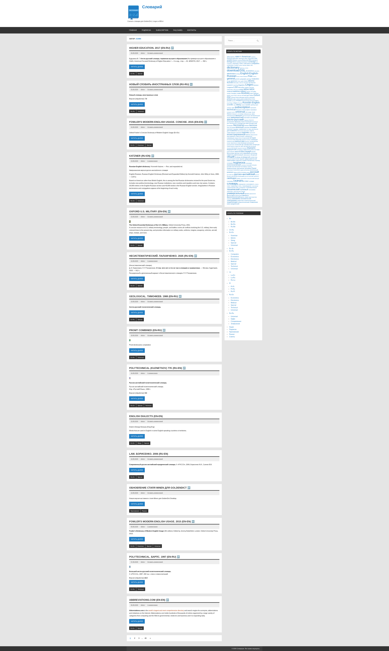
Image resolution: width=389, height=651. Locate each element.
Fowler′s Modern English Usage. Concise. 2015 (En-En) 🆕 (168, 122)
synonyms (253, 107)
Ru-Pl (233, 291)
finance (245, 76)
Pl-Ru (233, 289)
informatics (236, 82)
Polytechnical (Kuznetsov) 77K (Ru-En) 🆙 (157, 368)
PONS (253, 99)
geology (249, 79)
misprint (248, 91)
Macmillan (241, 87)
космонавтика (254, 141)
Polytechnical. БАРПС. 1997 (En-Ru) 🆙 (154, 556)
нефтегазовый (238, 155)
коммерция (254, 139)
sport (256, 104)
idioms (251, 81)
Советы (232, 337)
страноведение (246, 186)
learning (236, 85)
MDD (241, 89)
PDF (229, 97)
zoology (241, 114)
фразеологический (233, 197)
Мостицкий (246, 151)
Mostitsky (245, 93)
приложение (240, 168)
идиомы (245, 132)
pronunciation (254, 100)
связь (238, 178)
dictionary (233, 67)
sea (235, 104)
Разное (144, 511)
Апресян (251, 120)
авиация (238, 115)
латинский (238, 144)
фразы (242, 197)
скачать (238, 180)
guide (242, 81)
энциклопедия (232, 202)
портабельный (236, 166)
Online (251, 95)
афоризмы (238, 121)
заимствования (231, 132)
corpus (240, 65)
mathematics (230, 89)
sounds (247, 105)
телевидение (242, 187)
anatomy (253, 56)
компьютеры (240, 141)
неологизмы (253, 153)
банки (243, 121)
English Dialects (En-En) (146, 416)
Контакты (191, 30)
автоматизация (246, 115)
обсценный (253, 155)
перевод (257, 160)
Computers (235, 254)
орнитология (235, 159)
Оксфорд (237, 157)
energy (238, 73)
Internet (241, 82)
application (235, 58)
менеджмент (240, 149)
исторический (245, 138)
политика (243, 165)
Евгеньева (240, 130)
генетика (246, 127)
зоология (239, 132)
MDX (252, 89)
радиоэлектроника (245, 170)
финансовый (238, 195)
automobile (251, 58)
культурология (230, 144)
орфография (231, 160)
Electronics (235, 259)
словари (251, 181)
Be (230, 218)
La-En (233, 275)
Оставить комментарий (155, 53)
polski (242, 99)
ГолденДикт (236, 129)
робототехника (241, 172)
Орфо (233, 319)
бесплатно (238, 125)
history (246, 81)
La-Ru (233, 277)
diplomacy (242, 68)
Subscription (162, 30)
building (239, 62)
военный (240, 127)
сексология (243, 178)
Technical (148, 405)
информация (230, 138)
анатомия (247, 117)
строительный (231, 187)
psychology (230, 103)
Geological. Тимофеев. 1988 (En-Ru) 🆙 (155, 296)
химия (246, 197)
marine (247, 87)
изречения (252, 132)
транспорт (230, 191)
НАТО (241, 153)
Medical (233, 261)
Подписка (146, 30)
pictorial (252, 97)
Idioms (233, 238)
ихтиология (230, 139)
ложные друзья (231, 146)
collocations (247, 63)
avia (255, 58)
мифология (246, 149)
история (253, 138)
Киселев (238, 139)
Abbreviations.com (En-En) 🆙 (149, 600)
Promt (238, 101)
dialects (249, 65)
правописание (231, 168)
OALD (235, 95)
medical (229, 91)
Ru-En (133, 201)
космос (229, 143)
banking (240, 60)
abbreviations (231, 57)
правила (249, 166)
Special (140, 73)
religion (235, 103)
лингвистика (248, 144)
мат (242, 146)
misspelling (253, 91)
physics (247, 97)
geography (243, 79)
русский (254, 172)
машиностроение (242, 148)
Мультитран (230, 153)
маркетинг (237, 146)
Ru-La (233, 280)
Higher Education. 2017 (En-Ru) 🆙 (151, 48)
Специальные (236, 321)
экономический (245, 198)
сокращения (242, 184)
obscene (239, 95)
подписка (239, 162)
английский (254, 117)
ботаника (232, 127)
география (253, 127)
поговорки (230, 163)
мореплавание (230, 151)
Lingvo (249, 84)
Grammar (141, 145)
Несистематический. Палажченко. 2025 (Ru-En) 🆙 (163, 255)
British (234, 62)
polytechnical (247, 99)
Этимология (235, 324)
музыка (253, 151)
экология (229, 198)
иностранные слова (233, 136)
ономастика (253, 157)
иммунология (253, 134)
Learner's (230, 85)
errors (238, 76)
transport (229, 112)
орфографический (251, 159)
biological (255, 60)
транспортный (237, 191)
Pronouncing (245, 100)
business (244, 62)
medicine (236, 91)
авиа (253, 114)
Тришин (243, 191)
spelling (253, 104)
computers (255, 63)
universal (240, 111)
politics (234, 99)
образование (246, 155)
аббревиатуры (247, 114)
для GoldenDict (232, 130)
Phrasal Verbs (235, 97)
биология (253, 125)
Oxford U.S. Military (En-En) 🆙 (150, 211)
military (243, 91)
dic (252, 65)
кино (234, 139)
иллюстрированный (236, 134)
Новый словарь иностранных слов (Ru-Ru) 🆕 (161, 84)
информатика (248, 136)
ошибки (244, 160)
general (231, 78)
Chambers (229, 63)
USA (246, 112)
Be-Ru (233, 224)
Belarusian (245, 60)
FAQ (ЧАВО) (177, 30)
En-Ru (133, 73)
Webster (229, 114)
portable (229, 100)
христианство (253, 197)
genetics (237, 79)
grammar (234, 81)
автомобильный (255, 115)
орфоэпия (239, 160)
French (254, 76)
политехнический (234, 165)
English (244, 73)
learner (253, 82)
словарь (232, 183)
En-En (133, 145)
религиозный (254, 170)
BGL (250, 60)
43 (145, 638)
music (228, 95)
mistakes (234, 93)
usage (249, 112)
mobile (239, 93)
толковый (244, 190)
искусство (238, 138)
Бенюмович (230, 125)
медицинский (231, 149)
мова (258, 149)
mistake (229, 93)
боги (228, 127)
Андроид (246, 120)
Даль (250, 129)
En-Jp (231, 248)
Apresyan (241, 58)
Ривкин (235, 172)
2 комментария (152, 161)
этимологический (243, 202)
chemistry (235, 63)
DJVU (246, 68)
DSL (242, 70)
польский (249, 165)
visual (253, 112)
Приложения (135, 511)
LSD (236, 87)
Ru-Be (233, 226)
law (250, 82)
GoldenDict (255, 79)
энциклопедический (249, 200)
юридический (234, 204)
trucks (233, 112)
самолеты (256, 176)
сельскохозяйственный (253, 178)
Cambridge (252, 62)
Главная (133, 30)
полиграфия (249, 163)
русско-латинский (239, 176)
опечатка (229, 159)
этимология (254, 202)
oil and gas (245, 95)
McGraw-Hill (237, 89)
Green (238, 81)
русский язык (230, 174)
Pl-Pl (232, 286)
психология (236, 170)
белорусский (253, 123)
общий (230, 156)
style (233, 107)
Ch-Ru (231, 230)
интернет (242, 136)
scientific (230, 105)
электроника (232, 200)
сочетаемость (250, 184)
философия (231, 195)
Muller (251, 93)
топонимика (251, 189)
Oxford (257, 95)
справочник (234, 186)
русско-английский (244, 174)
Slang (139, 443)
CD (257, 62)
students (229, 107)
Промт (254, 168)
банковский (248, 121)
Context (236, 65)
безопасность (234, 123)
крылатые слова (235, 143)
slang (238, 105)
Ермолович (246, 130)
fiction (241, 76)
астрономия (230, 121)
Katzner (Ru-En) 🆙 (141, 155)
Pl (230, 283)
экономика (236, 199)
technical (231, 109)
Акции (231, 327)
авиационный (231, 115)
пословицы (244, 166)
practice (234, 100)
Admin (143, 53)
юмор (228, 204)
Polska (238, 99)
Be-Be (233, 222)
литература (255, 144)
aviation (230, 60)
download (233, 70)
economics (250, 71)
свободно (231, 178)
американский (237, 117)
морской (238, 151)
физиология (253, 193)
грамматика (242, 129)
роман (248, 172)
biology (229, 62)
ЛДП (242, 144)
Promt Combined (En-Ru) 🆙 (147, 330)
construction (230, 65)
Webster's (234, 114)
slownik (243, 104)
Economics (235, 256)
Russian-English (251, 102)
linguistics (241, 85)
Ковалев (244, 139)
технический (233, 189)
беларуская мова (243, 123)
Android (229, 58)
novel (232, 95)
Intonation (246, 82)
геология (229, 129)
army (245, 58)
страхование (255, 186)
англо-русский (235, 119)
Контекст (247, 141)
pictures (230, 99)
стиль (240, 186)
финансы (245, 195)
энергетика (240, 200)
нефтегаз (230, 155)
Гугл (247, 129)
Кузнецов (244, 143)
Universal (141, 111)
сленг (246, 181)
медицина (251, 148)
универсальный (235, 193)
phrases (242, 97)
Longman (230, 87)
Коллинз (248, 139)
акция (228, 117)
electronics (231, 74)
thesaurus (239, 110)
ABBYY (238, 57)
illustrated (230, 82)
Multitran (256, 93)
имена (248, 134)
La (230, 272)
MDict (246, 89)
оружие (242, 159)
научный (246, 153)
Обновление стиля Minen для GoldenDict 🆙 (159, 487)
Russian (240, 103)
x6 (238, 114)
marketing (251, 87)
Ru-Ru (133, 111)
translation (254, 110)
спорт (228, 186)
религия (230, 172)
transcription (246, 110)
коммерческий (230, 141)
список (256, 184)
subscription (242, 107)
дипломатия (255, 129)
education (256, 71)
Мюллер (237, 153)
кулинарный (250, 143)
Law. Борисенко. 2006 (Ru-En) (148, 453)
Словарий (152, 7)
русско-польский (248, 176)
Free (250, 76)
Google (228, 81)
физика (247, 193)
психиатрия (230, 170)
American (246, 56)
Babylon (235, 60)
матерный (234, 148)
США (237, 187)
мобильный (253, 149)
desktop (244, 65)
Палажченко (251, 160)
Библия (247, 125)
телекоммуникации (251, 187)
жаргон (252, 130)
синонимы (230, 181)
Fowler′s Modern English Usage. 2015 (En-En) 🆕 (162, 521)
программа (248, 168)
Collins (241, 63)
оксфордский (245, 157)
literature (255, 85)
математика (247, 146)
